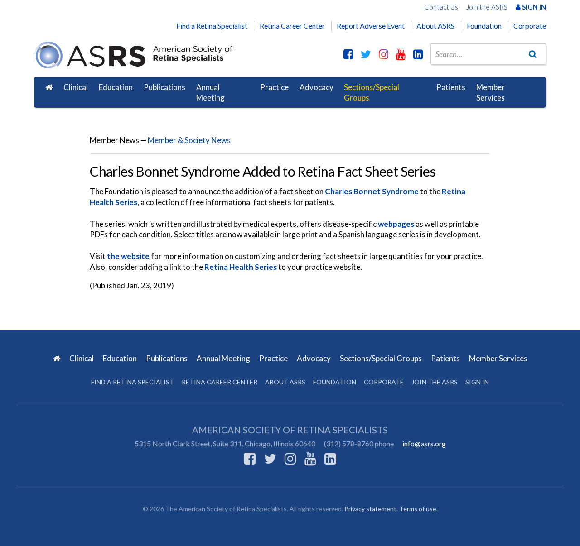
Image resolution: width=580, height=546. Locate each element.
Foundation (484, 25)
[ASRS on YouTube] (401, 54)
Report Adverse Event (371, 25)
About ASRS (435, 25)
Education (116, 87)
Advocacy (317, 87)
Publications (164, 87)
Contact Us (441, 7)
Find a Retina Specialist (211, 25)
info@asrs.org (424, 443)
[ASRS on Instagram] (383, 54)
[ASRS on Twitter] (366, 54)
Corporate (529, 25)
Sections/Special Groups (371, 92)
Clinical (75, 87)
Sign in (477, 382)
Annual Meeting (210, 92)
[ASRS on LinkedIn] (418, 54)
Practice (274, 87)
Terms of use (417, 508)
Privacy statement (370, 508)
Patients (450, 87)
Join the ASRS (487, 7)
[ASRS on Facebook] (348, 54)
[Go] (533, 54)
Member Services (490, 92)
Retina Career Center (292, 25)
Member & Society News (189, 140)
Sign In (533, 7)
